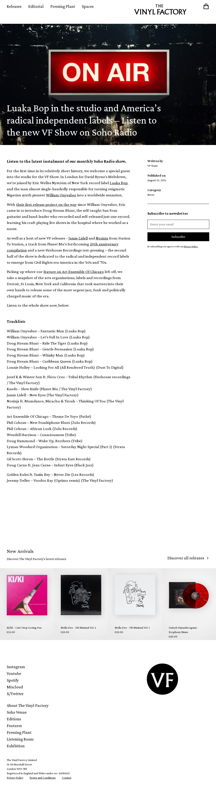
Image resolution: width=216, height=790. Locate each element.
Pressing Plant (62, 6)
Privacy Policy (15, 777)
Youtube (14, 673)
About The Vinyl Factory (28, 705)
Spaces (88, 6)
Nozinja (102, 238)
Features (14, 725)
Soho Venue (17, 712)
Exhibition (16, 745)
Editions (14, 719)
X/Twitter (15, 693)
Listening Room (20, 739)
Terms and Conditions (43, 777)
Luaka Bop (118, 183)
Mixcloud (15, 687)
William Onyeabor (61, 195)
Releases (14, 6)
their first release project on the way (46, 204)
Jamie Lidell (78, 238)
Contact (66, 777)
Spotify (13, 680)
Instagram (16, 666)
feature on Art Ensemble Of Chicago (73, 271)
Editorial (36, 6)
